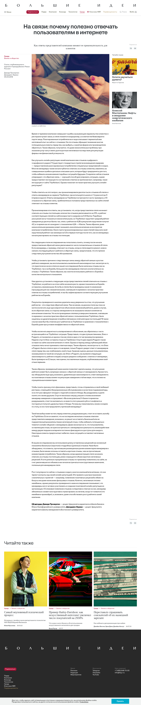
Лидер (43, 12)
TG (131, 48)
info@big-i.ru (120, 673)
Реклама (73, 671)
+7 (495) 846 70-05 (122, 671)
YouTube (96, 675)
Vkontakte (96, 673)
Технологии (72, 12)
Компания (53, 12)
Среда (82, 12)
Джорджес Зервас (11, 75)
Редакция (74, 673)
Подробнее (83, 702)
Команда (62, 12)
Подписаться (33, 12)
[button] (123, 12)
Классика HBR (95, 12)
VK (135, 48)
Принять (120, 701)
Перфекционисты (110, 12)
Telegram (96, 671)
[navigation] (71, 12)
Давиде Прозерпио (11, 73)
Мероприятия (75, 675)
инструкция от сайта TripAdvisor (45, 183)
